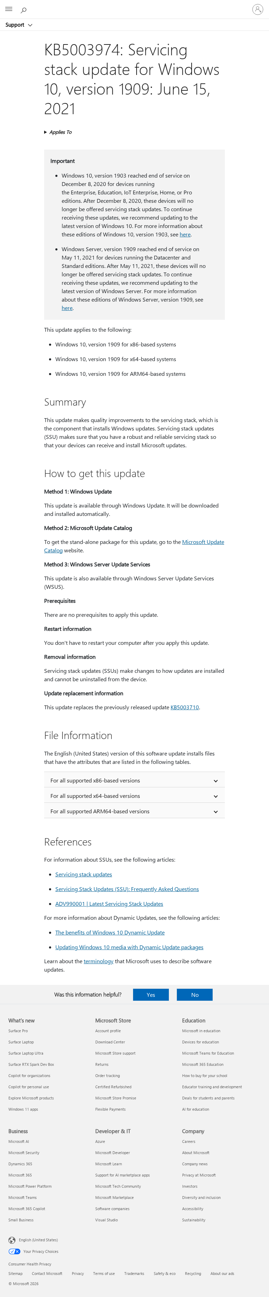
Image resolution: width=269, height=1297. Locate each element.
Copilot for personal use (28, 1086)
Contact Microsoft (47, 1273)
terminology (98, 961)
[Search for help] (24, 9)
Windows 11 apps (23, 1109)
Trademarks (134, 1273)
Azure (100, 1141)
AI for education (195, 1109)
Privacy (78, 1273)
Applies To (60, 132)
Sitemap (15, 1273)
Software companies (112, 1208)
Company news (195, 1163)
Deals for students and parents (208, 1098)
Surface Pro (18, 1030)
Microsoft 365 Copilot (26, 1208)
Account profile (108, 1030)
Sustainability (193, 1219)
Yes (151, 994)
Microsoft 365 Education (202, 1064)
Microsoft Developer (112, 1152)
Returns (102, 1064)
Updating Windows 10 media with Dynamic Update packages (129, 947)
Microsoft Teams (22, 1197)
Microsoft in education (201, 1030)
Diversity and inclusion (201, 1197)
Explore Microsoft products (31, 1098)
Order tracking (107, 1075)
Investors (190, 1186)
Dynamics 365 (20, 1163)
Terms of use (104, 1273)
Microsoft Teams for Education (208, 1053)
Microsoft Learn (108, 1163)
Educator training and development (212, 1086)
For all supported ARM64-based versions (100, 811)
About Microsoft (195, 1152)
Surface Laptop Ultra (25, 1053)
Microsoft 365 (20, 1175)
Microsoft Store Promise (115, 1098)
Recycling (193, 1273)
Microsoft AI (18, 1141)
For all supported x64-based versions (95, 795)
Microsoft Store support (115, 1053)
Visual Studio (106, 1219)
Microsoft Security (23, 1152)
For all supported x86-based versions (95, 780)
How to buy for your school (204, 1075)
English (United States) (38, 1239)
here (185, 234)
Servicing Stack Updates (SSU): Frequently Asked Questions (127, 888)
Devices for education (200, 1041)
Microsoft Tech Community (118, 1186)
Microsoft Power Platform (29, 1186)
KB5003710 (185, 707)
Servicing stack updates (83, 874)
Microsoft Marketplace (114, 1197)
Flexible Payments (110, 1109)
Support (16, 24)
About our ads (222, 1273)
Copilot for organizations (29, 1075)
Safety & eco (164, 1273)
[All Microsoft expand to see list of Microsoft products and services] (8, 9)
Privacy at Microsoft (199, 1175)
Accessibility (192, 1208)
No (195, 994)
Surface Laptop (21, 1041)
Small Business (21, 1219)
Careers (188, 1141)
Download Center (110, 1041)
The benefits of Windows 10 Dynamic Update (110, 932)
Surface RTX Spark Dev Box (31, 1064)
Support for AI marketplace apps (122, 1175)
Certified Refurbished (113, 1086)
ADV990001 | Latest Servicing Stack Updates (109, 903)
